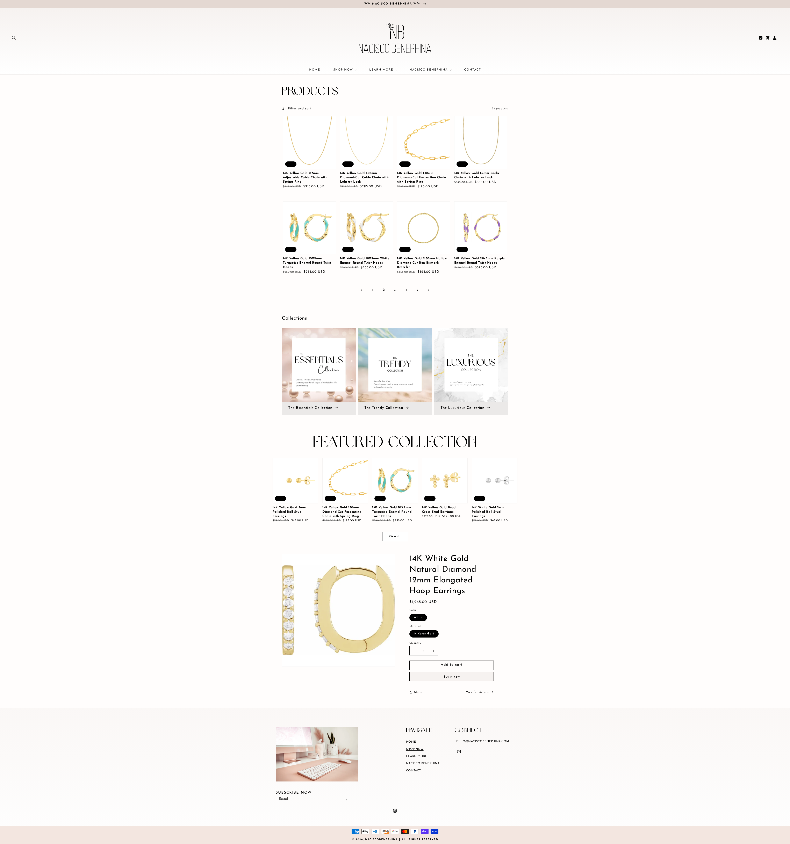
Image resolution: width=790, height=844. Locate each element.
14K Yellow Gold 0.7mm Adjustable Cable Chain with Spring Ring (305, 177)
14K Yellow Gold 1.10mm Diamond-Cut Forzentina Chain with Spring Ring (421, 177)
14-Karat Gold (424, 633)
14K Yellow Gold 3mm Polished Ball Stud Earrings (289, 512)
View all (395, 536)
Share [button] (418, 692)
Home (411, 741)
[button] (13, 37)
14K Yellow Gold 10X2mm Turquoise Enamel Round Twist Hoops (307, 263)
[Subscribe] (345, 799)
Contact (413, 770)
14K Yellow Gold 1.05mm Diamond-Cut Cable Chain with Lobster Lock (364, 177)
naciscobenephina (381, 839)
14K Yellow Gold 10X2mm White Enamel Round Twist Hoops (364, 260)
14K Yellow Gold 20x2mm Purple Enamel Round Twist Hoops (479, 260)
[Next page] (428, 290)
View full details (477, 692)
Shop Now (415, 749)
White (418, 617)
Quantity (415, 643)
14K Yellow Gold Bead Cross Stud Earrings (439, 510)
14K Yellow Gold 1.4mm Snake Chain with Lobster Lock (477, 175)
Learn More (416, 756)
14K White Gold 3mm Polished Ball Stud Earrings (488, 512)
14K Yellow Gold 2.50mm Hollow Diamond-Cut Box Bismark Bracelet (422, 263)
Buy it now (452, 676)
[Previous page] (361, 290)
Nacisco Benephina (423, 763)
